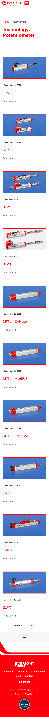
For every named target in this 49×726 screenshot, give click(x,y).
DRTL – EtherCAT (16, 436)
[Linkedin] (24, 682)
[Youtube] (28, 682)
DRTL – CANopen (16, 321)
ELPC (7, 607)
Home (6, 21)
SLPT (7, 150)
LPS (6, 93)
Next (33, 625)
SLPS (7, 264)
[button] (26, 3)
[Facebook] (20, 682)
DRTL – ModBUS (15, 378)
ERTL (7, 493)
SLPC (7, 207)
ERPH (7, 550)
